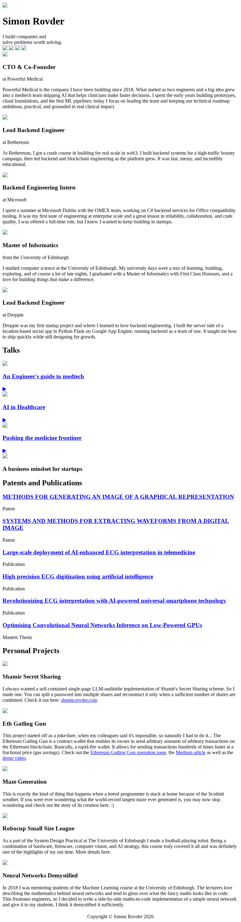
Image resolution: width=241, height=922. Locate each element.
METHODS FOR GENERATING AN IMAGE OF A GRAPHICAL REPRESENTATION (118, 496)
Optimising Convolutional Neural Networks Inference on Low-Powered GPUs (102, 625)
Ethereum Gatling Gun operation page (128, 752)
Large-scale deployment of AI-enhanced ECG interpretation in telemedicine (99, 552)
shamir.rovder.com (79, 700)
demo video (14, 758)
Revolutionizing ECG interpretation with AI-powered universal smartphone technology (114, 600)
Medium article (191, 752)
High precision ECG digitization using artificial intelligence (78, 576)
